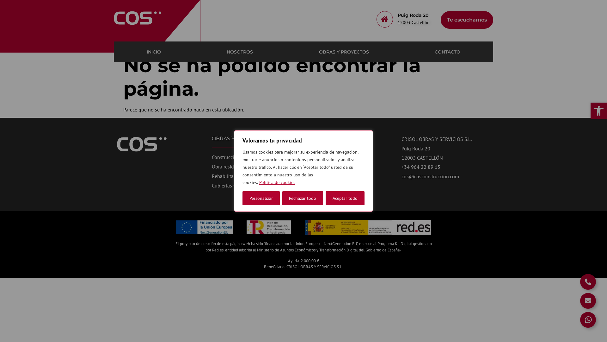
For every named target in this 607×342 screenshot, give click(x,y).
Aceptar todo (345, 198)
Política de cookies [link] (277, 182)
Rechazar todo (302, 198)
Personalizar (261, 198)
